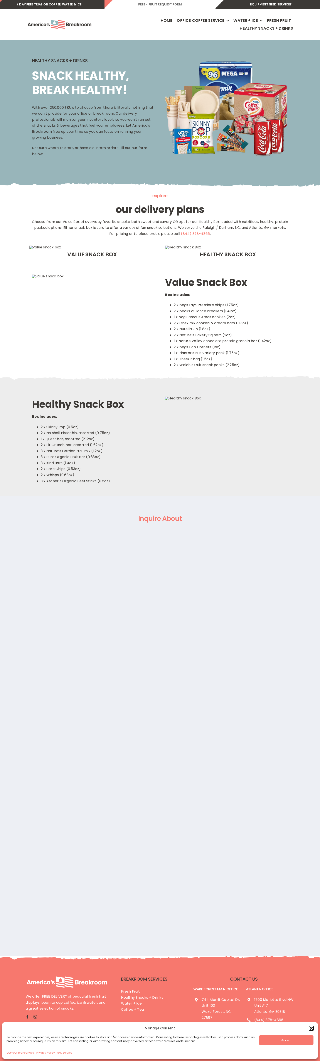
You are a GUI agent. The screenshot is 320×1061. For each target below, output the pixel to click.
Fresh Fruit (130, 991)
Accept (286, 1040)
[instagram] (35, 1017)
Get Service (64, 1052)
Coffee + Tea (132, 1009)
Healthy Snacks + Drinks (142, 997)
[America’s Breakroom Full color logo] (59, 19)
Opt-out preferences (20, 1052)
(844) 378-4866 (195, 233)
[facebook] (27, 1017)
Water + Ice (131, 1003)
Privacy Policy (45, 1052)
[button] (311, 1028)
